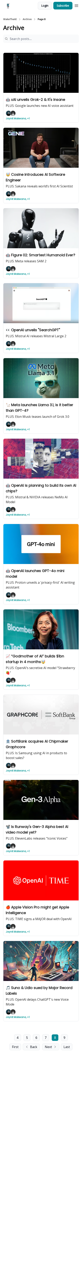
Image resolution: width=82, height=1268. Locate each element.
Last (66, 1047)
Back (33, 1047)
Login (44, 5)
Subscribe (63, 5)
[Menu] (76, 5)
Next (48, 1047)
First (15, 1047)
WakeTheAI (10, 19)
